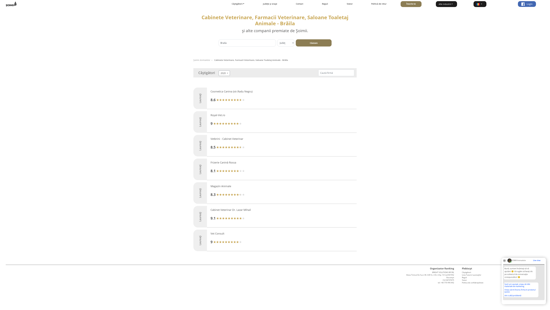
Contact (299, 3)
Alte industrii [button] (445, 4)
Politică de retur (379, 3)
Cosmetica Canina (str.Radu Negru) (232, 91)
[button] (480, 4)
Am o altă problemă (512, 295)
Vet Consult (217, 233)
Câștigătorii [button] (237, 3)
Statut (349, 3)
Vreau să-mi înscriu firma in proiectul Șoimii (520, 290)
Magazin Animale (221, 186)
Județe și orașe (270, 3)
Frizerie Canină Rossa (223, 162)
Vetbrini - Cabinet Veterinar (227, 139)
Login (529, 4)
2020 (223, 73)
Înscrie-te (411, 3)
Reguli (325, 3)
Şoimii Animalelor (201, 60)
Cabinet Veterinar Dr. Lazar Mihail (231, 210)
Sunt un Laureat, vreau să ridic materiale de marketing (517, 285)
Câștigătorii (466, 272)
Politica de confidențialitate (472, 282)
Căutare (314, 43)
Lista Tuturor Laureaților (471, 275)
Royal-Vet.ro (218, 115)
